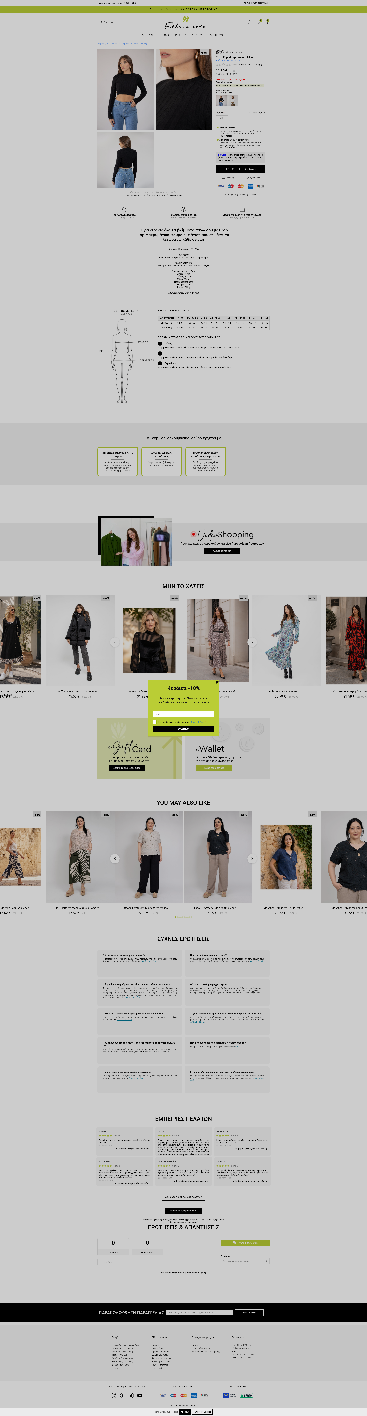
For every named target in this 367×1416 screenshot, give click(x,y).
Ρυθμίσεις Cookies (202, 1412)
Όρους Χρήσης (198, 722)
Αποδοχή (185, 1412)
